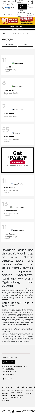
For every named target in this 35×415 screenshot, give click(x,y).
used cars (23, 324)
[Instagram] (7, 378)
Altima (7, 290)
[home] (12, 7)
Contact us (5, 299)
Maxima (12, 290)
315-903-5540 (10, 369)
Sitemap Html (24, 411)
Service (14, 387)
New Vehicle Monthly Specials (19, 295)
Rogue (21, 290)
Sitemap (19, 411)
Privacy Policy (10, 411)
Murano (17, 290)
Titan (31, 290)
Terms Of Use (14, 410)
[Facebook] (4, 378)
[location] (14, 7)
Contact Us (9, 362)
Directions (29, 393)
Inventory (6, 387)
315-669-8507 (8, 3)
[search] (15, 7)
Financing (21, 387)
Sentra (25, 290)
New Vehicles (6, 391)
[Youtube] (11, 378)
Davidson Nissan (4, 411)
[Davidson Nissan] (6, 7)
